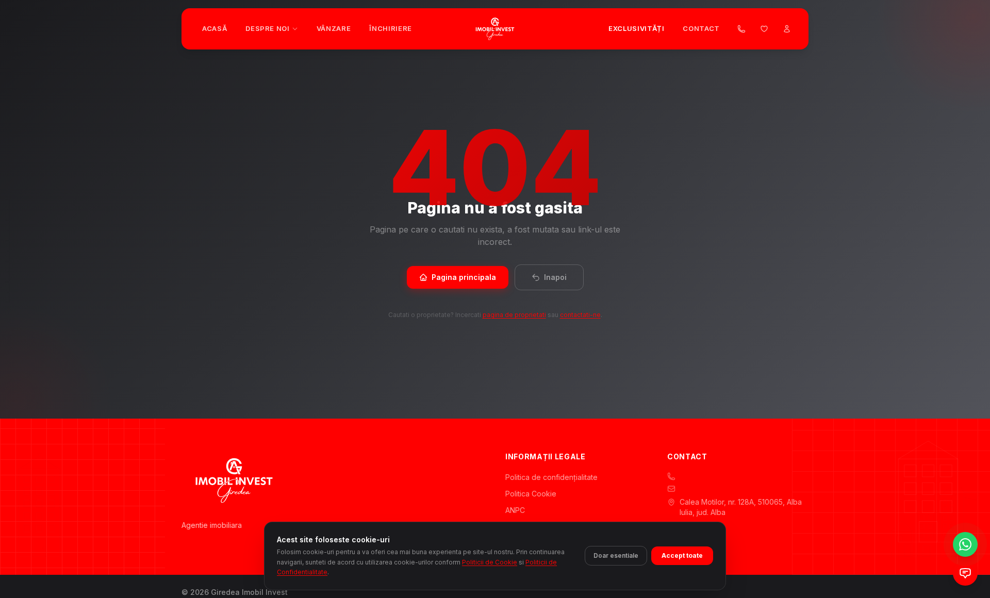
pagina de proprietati (514, 315)
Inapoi (555, 277)
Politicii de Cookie (489, 562)
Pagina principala (464, 277)
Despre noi (267, 28)
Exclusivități (636, 28)
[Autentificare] (787, 29)
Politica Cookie (530, 493)
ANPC (515, 510)
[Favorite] (764, 29)
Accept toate (682, 555)
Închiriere (390, 28)
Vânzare (334, 28)
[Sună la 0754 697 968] (741, 29)
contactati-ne (580, 315)
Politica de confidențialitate (551, 477)
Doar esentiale (615, 555)
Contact (701, 28)
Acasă (214, 28)
